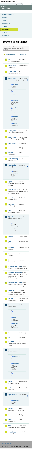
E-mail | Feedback (7, 443)
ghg (9, 241)
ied (9, 260)
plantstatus (16, 363)
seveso (10, 408)
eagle (14, 317)
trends (15, 123)
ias (9, 254)
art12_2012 (12, 65)
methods (15, 108)
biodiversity (12, 143)
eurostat (11, 204)
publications (12, 394)
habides (11, 247)
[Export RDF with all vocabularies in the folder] (27, 80)
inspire (10, 298)
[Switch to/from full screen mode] (21, 4)
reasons (15, 116)
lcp (9, 350)
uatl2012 (15, 323)
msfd (10, 381)
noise (10, 388)
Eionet (9, 11)
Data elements (6, 23)
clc (14, 311)
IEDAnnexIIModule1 (13, 266)
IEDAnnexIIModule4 (13, 282)
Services (4, 32)
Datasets (4, 17)
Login (18, 3)
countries (15, 100)
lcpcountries (16, 356)
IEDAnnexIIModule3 (13, 272)
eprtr (10, 182)
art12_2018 (12, 72)
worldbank (12, 432)
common (11, 152)
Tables (4, 20)
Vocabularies (5, 29)
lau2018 (11, 342)
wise (9, 425)
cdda (10, 148)
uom (9, 419)
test (9, 415)
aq (9, 59)
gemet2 (10, 236)
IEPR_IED (11, 290)
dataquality (12, 165)
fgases (10, 217)
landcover (11, 305)
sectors (15, 373)
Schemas (4, 26)
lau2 (9, 337)
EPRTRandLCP (13, 190)
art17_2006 (12, 78)
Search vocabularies (10, 54)
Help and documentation (8, 14)
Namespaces (5, 35)
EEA (9, 1)
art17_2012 (12, 131)
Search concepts (22, 54)
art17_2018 (12, 137)
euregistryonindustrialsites (13, 198)
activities (15, 84)
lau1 (9, 333)
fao (9, 210)
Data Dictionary (15, 11)
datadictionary (13, 159)
